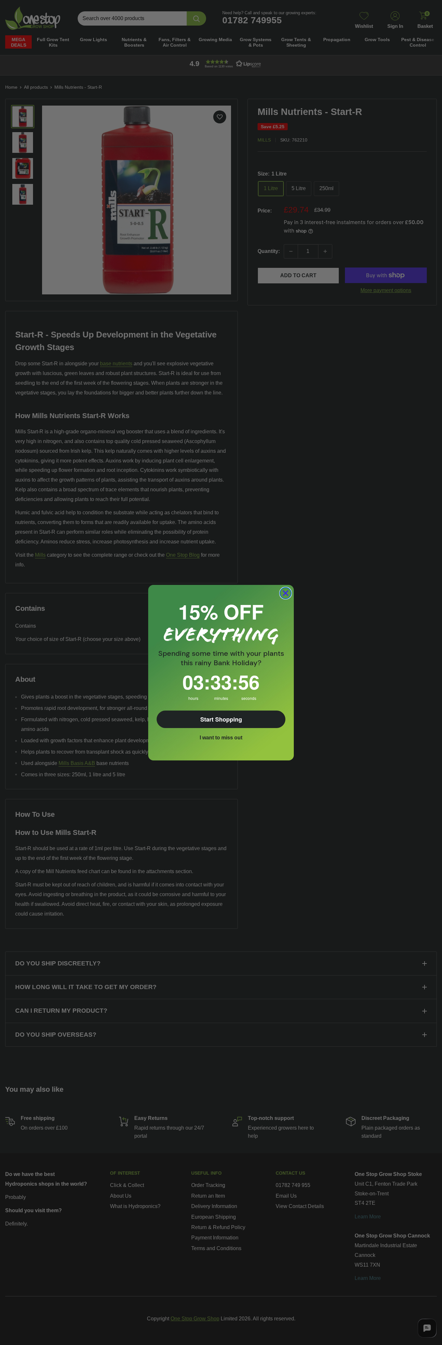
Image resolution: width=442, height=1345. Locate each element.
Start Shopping (221, 719)
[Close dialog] (285, 593)
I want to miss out (221, 737)
